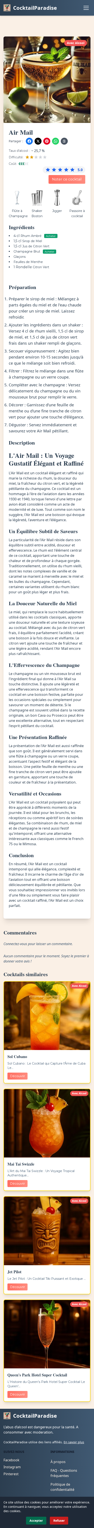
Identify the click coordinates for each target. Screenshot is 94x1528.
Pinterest (11, 1474)
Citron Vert (41, 267)
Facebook (11, 1460)
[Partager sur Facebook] (29, 141)
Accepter (36, 1520)
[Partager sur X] (38, 141)
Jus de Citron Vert (35, 246)
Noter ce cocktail (67, 179)
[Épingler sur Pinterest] (46, 141)
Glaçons (20, 257)
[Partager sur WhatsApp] (55, 141)
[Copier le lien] (64, 141)
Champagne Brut (27, 251)
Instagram (12, 1467)
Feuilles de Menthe (28, 262)
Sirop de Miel (32, 241)
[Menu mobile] (86, 7)
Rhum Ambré (31, 236)
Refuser (59, 1520)
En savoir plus (74, 1442)
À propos (58, 1461)
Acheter (51, 236)
